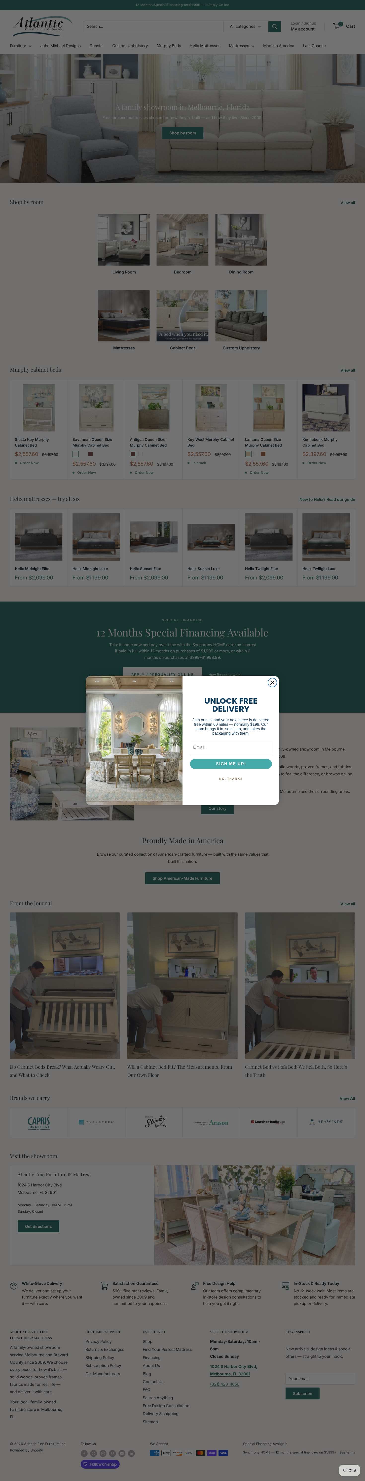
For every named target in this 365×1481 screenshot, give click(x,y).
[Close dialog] (272, 682)
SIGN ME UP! (231, 764)
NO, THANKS (231, 779)
